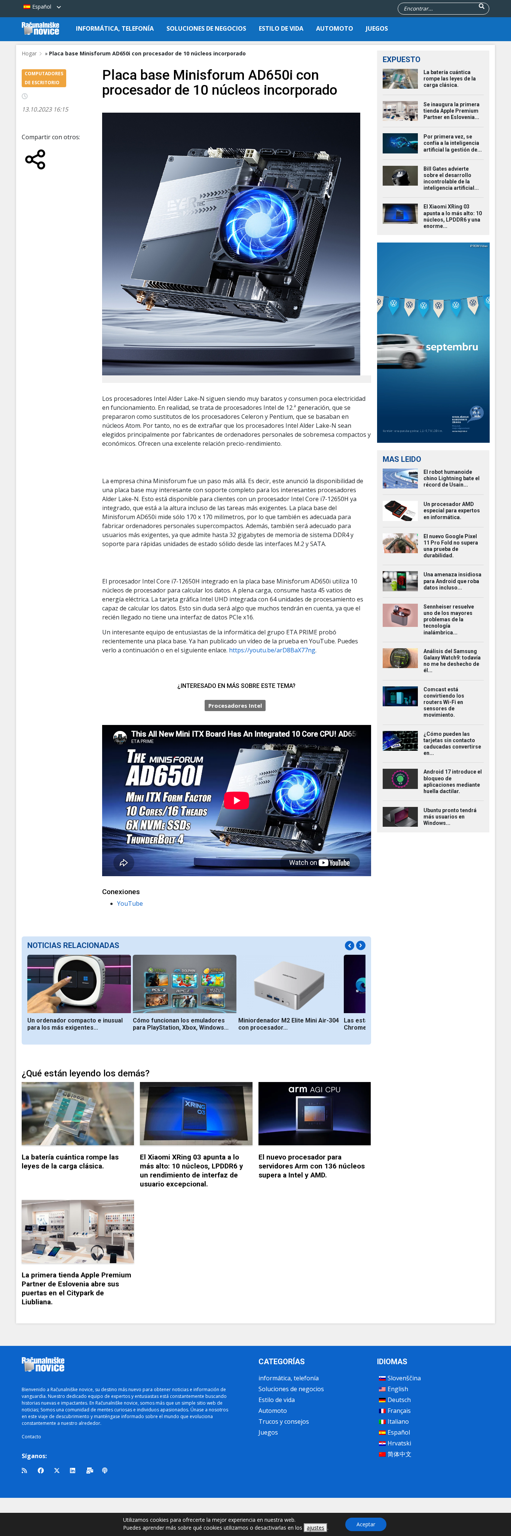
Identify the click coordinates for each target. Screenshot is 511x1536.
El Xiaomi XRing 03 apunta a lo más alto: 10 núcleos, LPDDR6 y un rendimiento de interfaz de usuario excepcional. (191, 1170)
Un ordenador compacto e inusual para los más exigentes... (75, 1024)
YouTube (130, 903)
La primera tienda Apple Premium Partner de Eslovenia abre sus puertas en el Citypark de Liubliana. (76, 1288)
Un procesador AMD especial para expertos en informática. (451, 510)
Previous (349, 945)
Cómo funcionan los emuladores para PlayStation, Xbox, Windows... (181, 1024)
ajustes (315, 1527)
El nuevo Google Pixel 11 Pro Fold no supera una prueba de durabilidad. (450, 546)
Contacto (31, 1436)
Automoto (334, 28)
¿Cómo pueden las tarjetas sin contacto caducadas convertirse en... (452, 743)
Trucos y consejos (283, 1421)
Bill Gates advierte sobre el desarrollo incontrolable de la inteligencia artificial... (451, 178)
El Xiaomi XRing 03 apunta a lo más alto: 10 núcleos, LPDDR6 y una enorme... (452, 216)
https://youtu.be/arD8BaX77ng (272, 650)
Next (360, 945)
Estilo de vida (281, 28)
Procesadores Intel (235, 705)
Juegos (377, 28)
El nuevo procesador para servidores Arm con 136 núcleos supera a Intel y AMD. (311, 1166)
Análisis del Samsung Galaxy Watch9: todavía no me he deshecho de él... (452, 661)
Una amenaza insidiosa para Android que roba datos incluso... (452, 581)
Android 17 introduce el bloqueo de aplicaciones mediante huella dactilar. (452, 781)
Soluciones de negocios (206, 28)
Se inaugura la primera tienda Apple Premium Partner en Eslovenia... (451, 110)
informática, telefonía (115, 28)
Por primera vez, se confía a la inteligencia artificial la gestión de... (452, 143)
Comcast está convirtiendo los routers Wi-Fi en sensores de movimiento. (443, 702)
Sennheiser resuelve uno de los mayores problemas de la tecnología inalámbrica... (448, 620)
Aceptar (366, 1524)
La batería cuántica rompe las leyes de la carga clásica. (70, 1161)
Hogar (29, 53)
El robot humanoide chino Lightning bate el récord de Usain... (451, 478)
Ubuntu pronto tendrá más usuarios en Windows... (450, 816)
